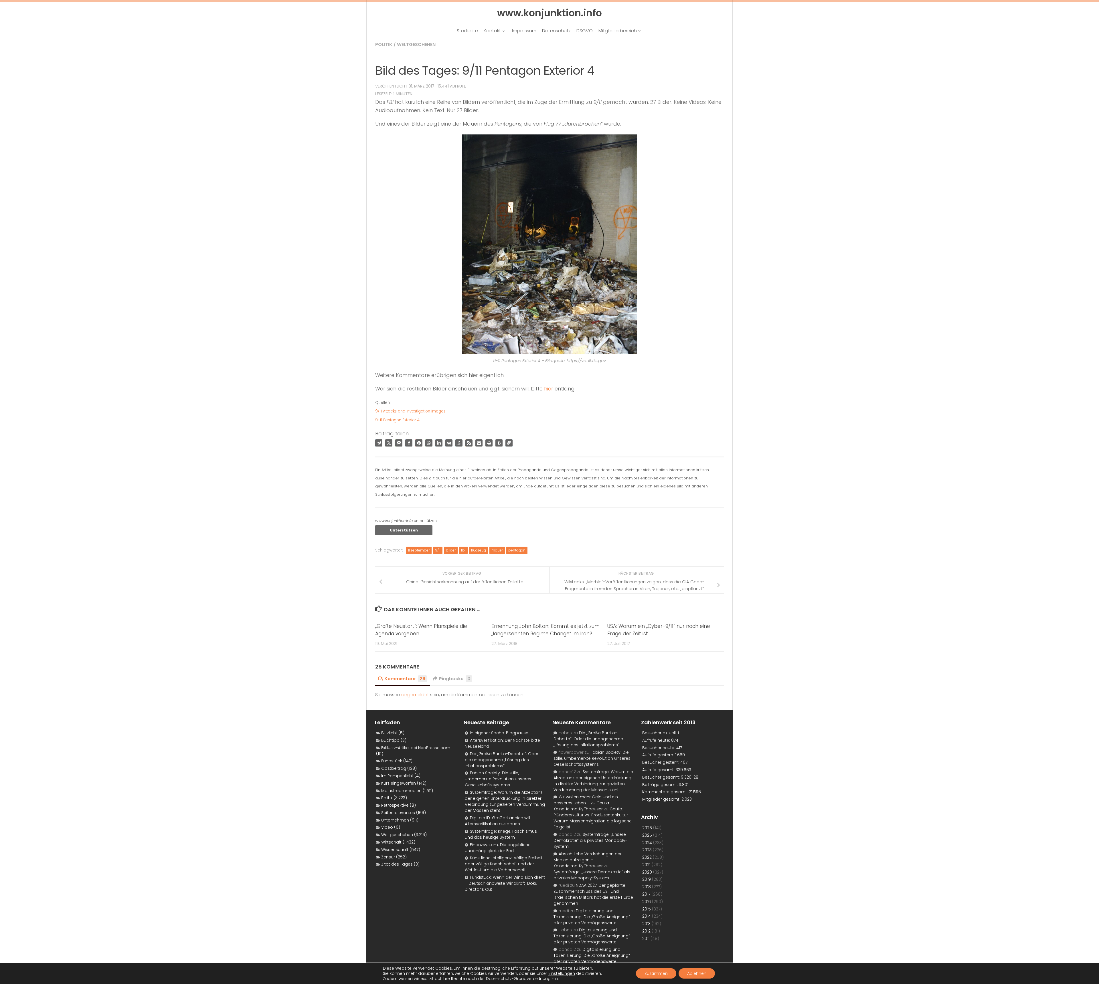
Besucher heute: (659, 748)
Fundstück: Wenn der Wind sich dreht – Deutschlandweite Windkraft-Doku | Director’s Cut (505, 883)
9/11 (437, 550)
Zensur (388, 857)
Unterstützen (404, 530)
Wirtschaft (391, 842)
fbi (463, 550)
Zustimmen (656, 973)
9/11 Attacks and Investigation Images (410, 411)
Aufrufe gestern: (658, 755)
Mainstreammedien (401, 790)
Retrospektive (395, 805)
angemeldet (415, 694)
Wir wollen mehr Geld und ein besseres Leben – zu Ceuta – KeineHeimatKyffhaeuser (586, 803)
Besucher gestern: (661, 762)
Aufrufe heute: (656, 740)
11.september (419, 550)
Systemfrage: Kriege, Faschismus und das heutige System (501, 834)
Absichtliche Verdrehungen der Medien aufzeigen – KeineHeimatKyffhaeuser (588, 860)
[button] (378, 443)
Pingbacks (455, 678)
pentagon (516, 550)
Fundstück (391, 761)
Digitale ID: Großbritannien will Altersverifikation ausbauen (497, 821)
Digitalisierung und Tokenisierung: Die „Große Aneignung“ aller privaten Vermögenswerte (592, 917)
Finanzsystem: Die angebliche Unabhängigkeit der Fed (498, 848)
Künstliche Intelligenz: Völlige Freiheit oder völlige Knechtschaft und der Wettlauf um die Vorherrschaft (504, 864)
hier (548, 388)
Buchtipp (390, 740)
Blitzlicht (389, 733)
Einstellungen (561, 973)
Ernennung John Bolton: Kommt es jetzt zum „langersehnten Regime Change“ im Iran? (545, 630)
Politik (383, 44)
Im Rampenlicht (397, 776)
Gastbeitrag (393, 768)
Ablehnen (696, 973)
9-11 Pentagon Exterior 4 (397, 420)
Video (387, 827)
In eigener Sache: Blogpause (499, 733)
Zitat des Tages (397, 864)
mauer (497, 550)
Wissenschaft (394, 849)
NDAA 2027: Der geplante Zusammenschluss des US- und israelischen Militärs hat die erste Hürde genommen (593, 894)
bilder (451, 550)
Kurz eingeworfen (398, 783)
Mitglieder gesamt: (661, 799)
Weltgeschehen (416, 44)
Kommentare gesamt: (665, 792)
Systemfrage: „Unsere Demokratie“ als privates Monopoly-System (590, 840)
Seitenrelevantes (398, 813)
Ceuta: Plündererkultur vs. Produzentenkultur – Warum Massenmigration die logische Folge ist (593, 818)
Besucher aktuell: (660, 733)
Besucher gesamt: (661, 777)
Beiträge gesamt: (660, 784)
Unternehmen (395, 820)
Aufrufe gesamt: (659, 770)
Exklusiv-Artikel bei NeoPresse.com (415, 748)
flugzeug (478, 550)
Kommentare (404, 678)
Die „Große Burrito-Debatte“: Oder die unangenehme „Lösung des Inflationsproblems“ (501, 760)
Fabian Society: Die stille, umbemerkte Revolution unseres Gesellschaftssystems (498, 779)
